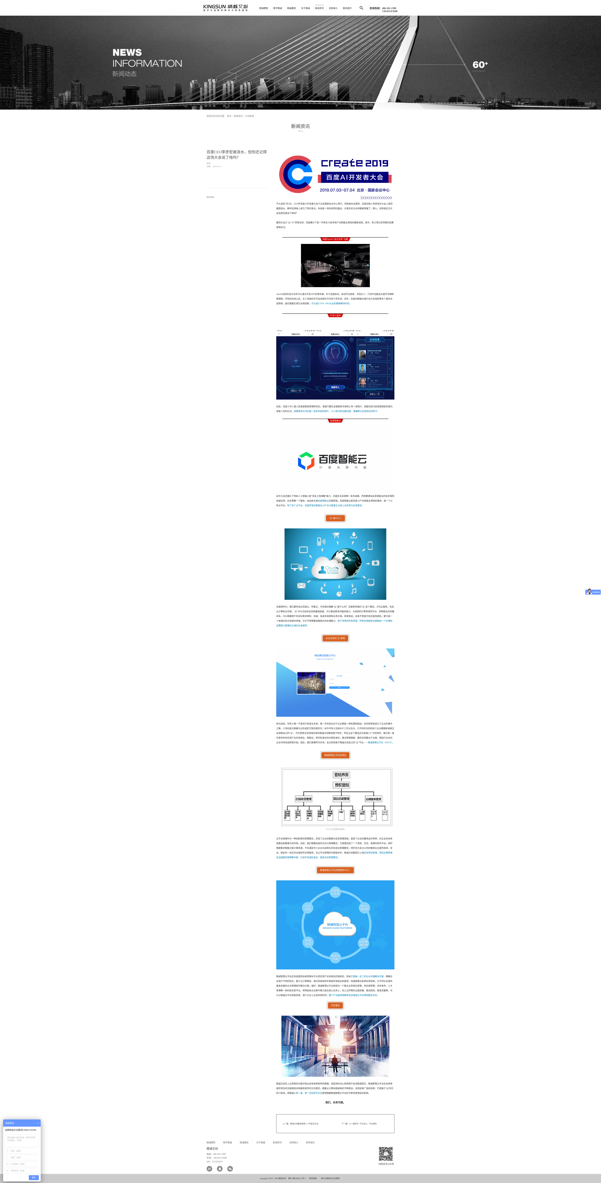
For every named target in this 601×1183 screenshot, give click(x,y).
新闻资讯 (238, 116)
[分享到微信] (230, 1169)
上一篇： (300, 1124)
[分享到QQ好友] (220, 1169)
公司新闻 (249, 116)
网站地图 (312, 1178)
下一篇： (359, 1124)
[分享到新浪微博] (209, 1169)
